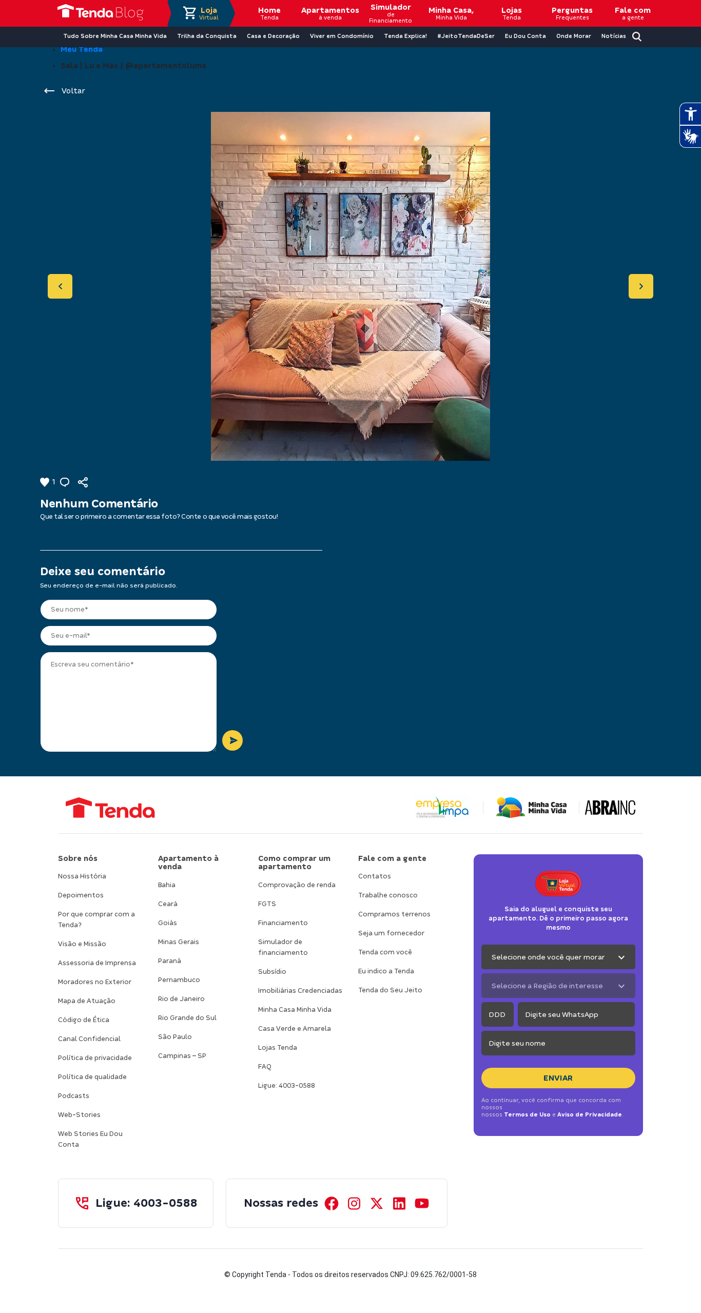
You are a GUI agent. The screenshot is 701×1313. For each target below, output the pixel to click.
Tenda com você (385, 952)
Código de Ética (83, 1020)
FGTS (267, 904)
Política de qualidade (92, 1077)
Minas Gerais (178, 942)
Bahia (167, 885)
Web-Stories (79, 1115)
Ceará (168, 904)
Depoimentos (81, 895)
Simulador (390, 13)
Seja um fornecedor (391, 933)
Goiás (167, 923)
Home (269, 13)
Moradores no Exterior (94, 982)
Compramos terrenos (394, 914)
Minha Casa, (451, 13)
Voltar (73, 91)
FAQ (264, 1066)
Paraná (169, 961)
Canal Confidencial (89, 1039)
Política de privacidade (95, 1058)
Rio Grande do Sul (187, 1018)
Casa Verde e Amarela (294, 1028)
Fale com (633, 13)
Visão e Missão (82, 944)
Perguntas (572, 13)
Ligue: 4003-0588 (286, 1085)
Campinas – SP (182, 1056)
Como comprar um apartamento (294, 862)
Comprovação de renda (297, 885)
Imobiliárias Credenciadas (300, 990)
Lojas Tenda (277, 1047)
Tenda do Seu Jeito (390, 990)
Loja (209, 13)
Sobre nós (78, 858)
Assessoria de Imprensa (97, 963)
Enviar (558, 1078)
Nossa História (82, 876)
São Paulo (175, 1037)
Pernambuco (179, 980)
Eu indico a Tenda (386, 971)
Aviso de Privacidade (589, 1114)
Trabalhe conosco (388, 895)
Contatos (374, 876)
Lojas (511, 13)
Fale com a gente (392, 858)
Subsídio (272, 971)
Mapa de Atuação (86, 1001)
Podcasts (73, 1096)
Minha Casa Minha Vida (295, 1009)
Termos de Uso (527, 1114)
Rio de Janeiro (181, 999)
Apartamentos (330, 13)
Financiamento (283, 923)
